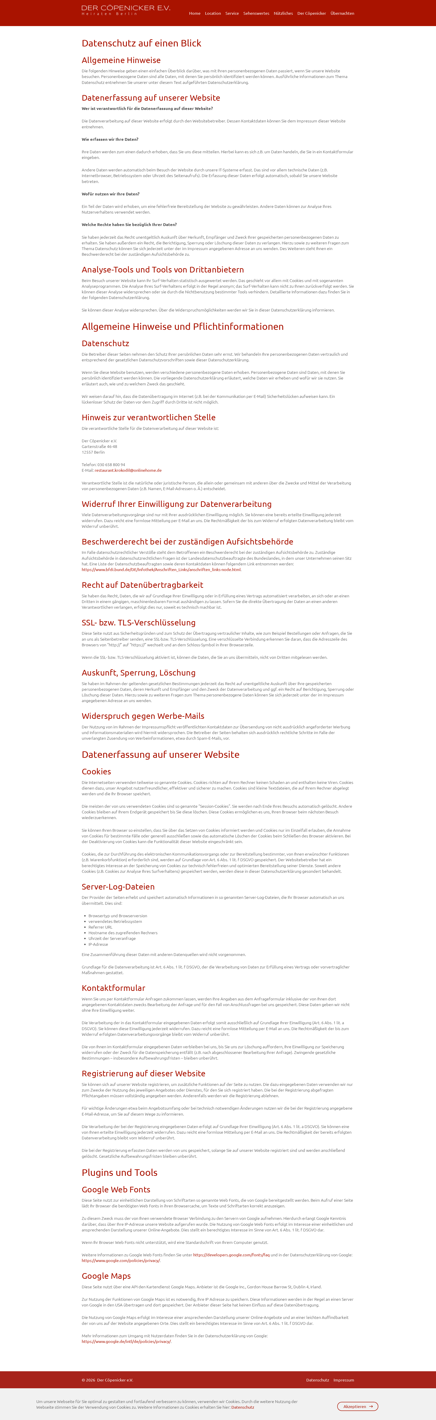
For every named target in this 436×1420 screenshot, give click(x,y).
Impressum (344, 1379)
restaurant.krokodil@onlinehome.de (128, 470)
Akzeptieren (355, 1406)
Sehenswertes (256, 13)
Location (213, 13)
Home (195, 13)
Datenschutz (317, 1379)
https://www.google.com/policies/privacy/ (121, 1260)
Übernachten (342, 13)
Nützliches (283, 13)
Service (232, 13)
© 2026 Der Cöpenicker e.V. (107, 1379)
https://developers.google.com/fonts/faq (231, 1254)
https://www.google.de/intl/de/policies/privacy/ (126, 1341)
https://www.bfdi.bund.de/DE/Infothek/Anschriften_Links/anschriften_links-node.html (161, 569)
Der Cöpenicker (311, 13)
